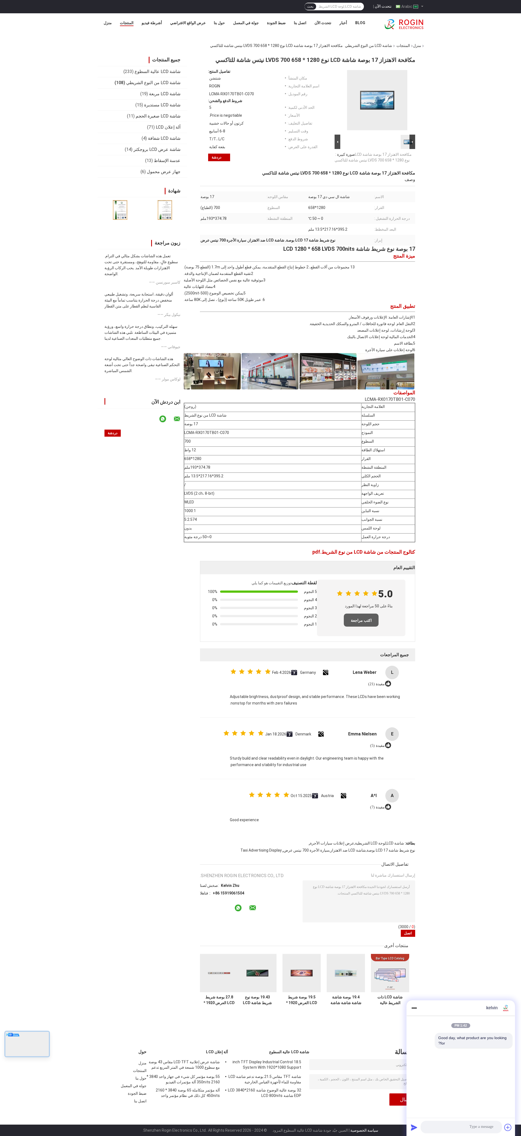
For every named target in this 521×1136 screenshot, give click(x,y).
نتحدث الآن (383, 6)
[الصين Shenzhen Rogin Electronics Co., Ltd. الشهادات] (120, 210)
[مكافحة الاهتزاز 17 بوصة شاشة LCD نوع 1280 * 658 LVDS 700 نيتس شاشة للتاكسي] (377, 101)
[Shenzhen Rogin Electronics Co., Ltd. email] (180, 419)
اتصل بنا (300, 23)
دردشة (216, 157)
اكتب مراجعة (361, 620)
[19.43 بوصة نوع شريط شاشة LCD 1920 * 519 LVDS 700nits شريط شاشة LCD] (257, 973)
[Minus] (414, 1008)
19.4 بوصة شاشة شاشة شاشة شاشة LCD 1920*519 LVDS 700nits (346, 1000)
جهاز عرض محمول (163, 171)
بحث (310, 6)
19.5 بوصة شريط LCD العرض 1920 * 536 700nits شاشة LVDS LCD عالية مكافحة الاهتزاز (301, 1000)
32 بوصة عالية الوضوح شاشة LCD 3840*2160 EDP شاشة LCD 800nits (264, 1093)
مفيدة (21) (376, 684)
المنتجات (127, 23)
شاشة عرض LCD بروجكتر (157, 149)
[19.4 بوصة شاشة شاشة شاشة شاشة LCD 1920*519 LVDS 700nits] (346, 973)
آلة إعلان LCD (168, 127)
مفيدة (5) (377, 746)
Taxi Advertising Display (261, 850)
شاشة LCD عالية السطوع (157, 71)
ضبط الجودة (276, 23)
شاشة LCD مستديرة (162, 104)
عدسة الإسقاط (167, 160)
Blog (360, 23)
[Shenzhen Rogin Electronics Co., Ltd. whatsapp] (166, 419)
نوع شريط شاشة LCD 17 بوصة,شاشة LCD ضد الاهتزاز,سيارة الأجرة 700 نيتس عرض (349, 850)
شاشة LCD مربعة (164, 93)
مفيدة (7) (377, 807)
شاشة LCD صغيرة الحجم (158, 116)
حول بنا (219, 23)
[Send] (414, 1127)
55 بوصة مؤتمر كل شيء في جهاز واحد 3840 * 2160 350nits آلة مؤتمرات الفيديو (183, 1079)
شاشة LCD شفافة (164, 138)
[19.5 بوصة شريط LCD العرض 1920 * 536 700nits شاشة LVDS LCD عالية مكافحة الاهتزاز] (301, 973)
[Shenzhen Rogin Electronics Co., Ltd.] (404, 24)
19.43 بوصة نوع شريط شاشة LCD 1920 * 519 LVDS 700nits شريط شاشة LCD (257, 1000)
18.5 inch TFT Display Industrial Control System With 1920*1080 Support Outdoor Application (267, 1065)
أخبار (343, 23)
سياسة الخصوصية (364, 1130)
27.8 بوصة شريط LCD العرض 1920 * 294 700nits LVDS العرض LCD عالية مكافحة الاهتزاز (219, 1000)
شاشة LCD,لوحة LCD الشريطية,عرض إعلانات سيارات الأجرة (357, 843)
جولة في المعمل (246, 23)
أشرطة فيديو (152, 23)
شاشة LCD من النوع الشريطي (368, 45)
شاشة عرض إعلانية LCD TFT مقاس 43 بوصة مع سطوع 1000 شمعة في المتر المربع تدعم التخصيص (184, 1065)
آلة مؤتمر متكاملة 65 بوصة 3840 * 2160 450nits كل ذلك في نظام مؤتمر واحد (188, 1093)
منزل (108, 23)
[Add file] (508, 1127)
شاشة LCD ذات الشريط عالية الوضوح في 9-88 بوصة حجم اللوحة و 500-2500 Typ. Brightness (390, 1000)
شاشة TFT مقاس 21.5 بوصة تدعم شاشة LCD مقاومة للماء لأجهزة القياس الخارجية (264, 1079)
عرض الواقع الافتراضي (188, 23)
